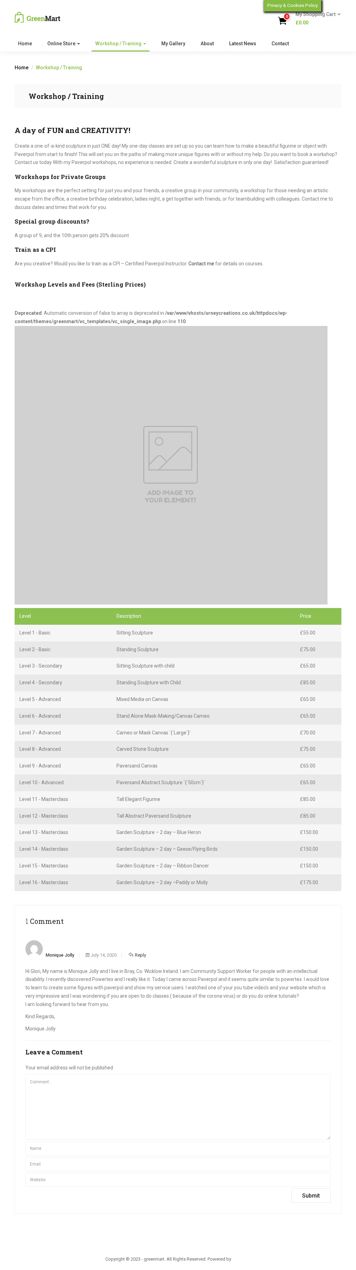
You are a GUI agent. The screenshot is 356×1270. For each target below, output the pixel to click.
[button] (315, 18)
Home (25, 43)
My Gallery (173, 43)
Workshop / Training (119, 43)
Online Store (61, 43)
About (207, 43)
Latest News (242, 43)
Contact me (201, 263)
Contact (280, 43)
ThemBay (241, 1259)
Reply (140, 955)
